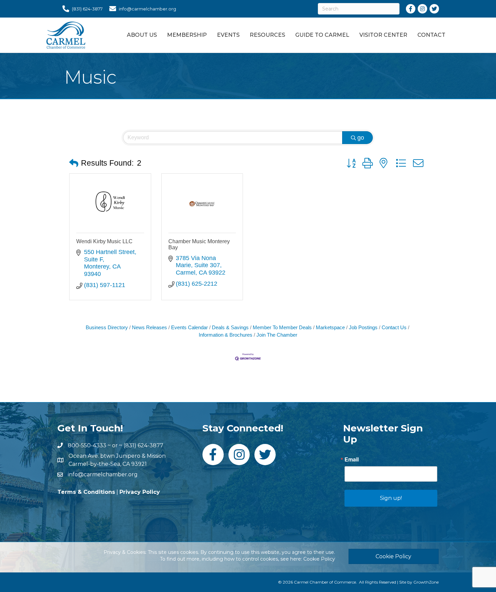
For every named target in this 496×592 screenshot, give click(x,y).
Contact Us (394, 327)
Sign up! (391, 498)
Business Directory (107, 327)
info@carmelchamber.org (103, 474)
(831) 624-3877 (143, 445)
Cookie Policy (319, 559)
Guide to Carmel (322, 35)
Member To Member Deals (282, 327)
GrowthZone (426, 582)
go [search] (360, 137)
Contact (431, 35)
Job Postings (363, 327)
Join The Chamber (276, 335)
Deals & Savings (230, 327)
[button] (73, 163)
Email (352, 459)
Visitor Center (383, 35)
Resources (267, 35)
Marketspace (330, 327)
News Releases (149, 327)
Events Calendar (189, 327)
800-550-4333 (87, 445)
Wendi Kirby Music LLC (104, 241)
